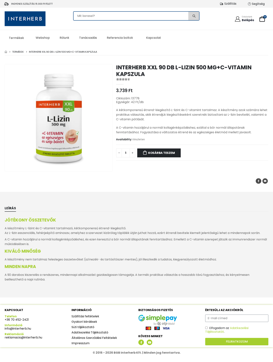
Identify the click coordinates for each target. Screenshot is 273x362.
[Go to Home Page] (6, 52)
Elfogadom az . (226, 330)
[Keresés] (193, 16)
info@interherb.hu (18, 328)
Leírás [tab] (10, 208)
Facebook (258, 181)
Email (265, 181)
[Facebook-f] (141, 342)
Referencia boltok (120, 38)
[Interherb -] (25, 18)
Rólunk (64, 38)
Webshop (43, 38)
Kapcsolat (153, 38)
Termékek (16, 38)
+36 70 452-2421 (17, 320)
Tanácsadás (88, 38)
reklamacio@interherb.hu (23, 337)
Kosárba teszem (161, 153)
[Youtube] (149, 342)
